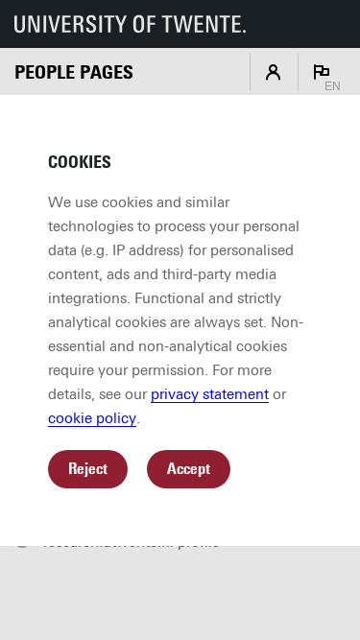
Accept (188, 469)
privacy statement (210, 394)
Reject (88, 469)
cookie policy (92, 418)
